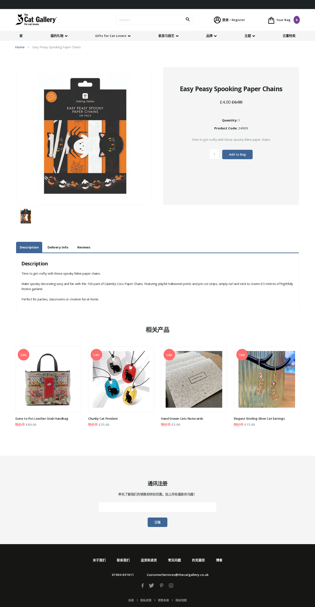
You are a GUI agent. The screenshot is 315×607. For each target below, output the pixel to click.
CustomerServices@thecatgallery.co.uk (177, 574)
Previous (21, 390)
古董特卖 (289, 35)
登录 (225, 20)
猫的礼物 (57, 35)
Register (238, 20)
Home (20, 47)
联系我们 (123, 560)
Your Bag (286, 20)
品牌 (209, 35)
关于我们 (99, 560)
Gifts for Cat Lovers (111, 35)
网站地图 (181, 600)
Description (29, 247)
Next (293, 390)
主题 (248, 35)
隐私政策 (146, 600)
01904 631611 (123, 574)
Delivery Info (58, 247)
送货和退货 (149, 560)
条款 (131, 600)
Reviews (83, 247)
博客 (219, 560)
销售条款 (163, 600)
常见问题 (174, 560)
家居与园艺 (166, 35)
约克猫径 (198, 560)
